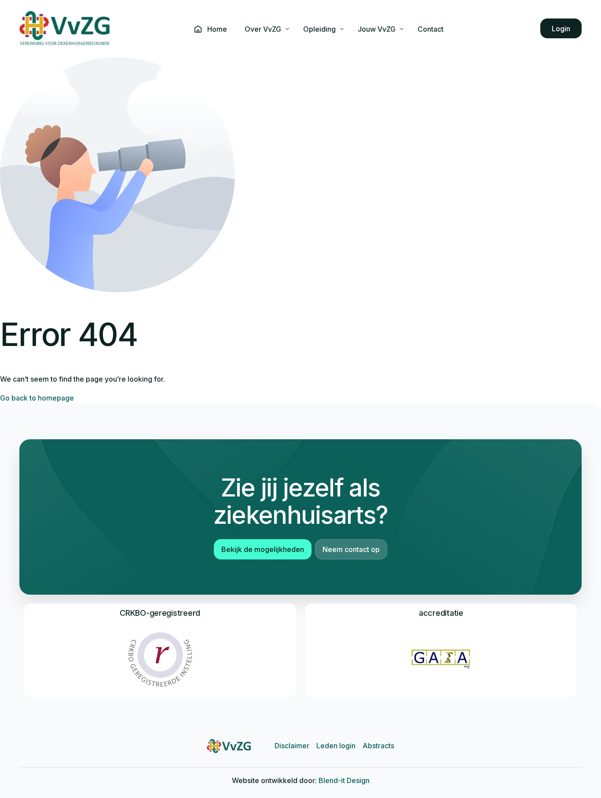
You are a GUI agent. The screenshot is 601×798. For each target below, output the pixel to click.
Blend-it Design (344, 780)
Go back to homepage (37, 397)
